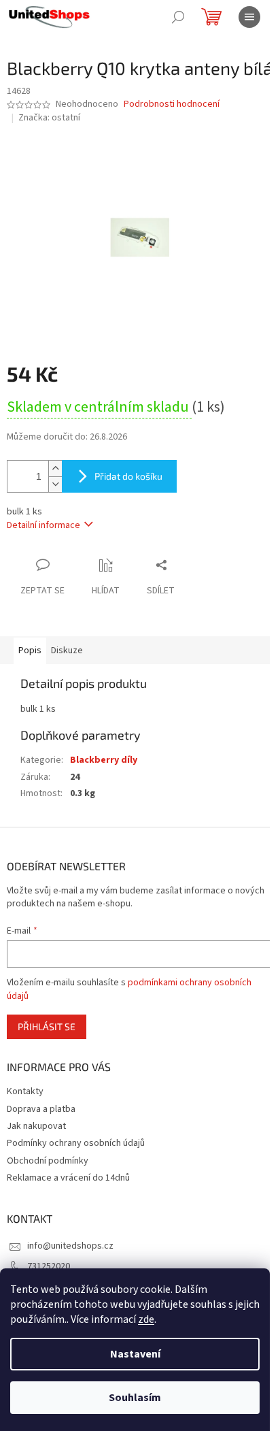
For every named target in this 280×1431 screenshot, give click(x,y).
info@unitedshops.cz (70, 1246)
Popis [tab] (29, 650)
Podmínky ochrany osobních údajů (76, 1143)
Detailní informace (43, 525)
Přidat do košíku (128, 476)
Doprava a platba (41, 1109)
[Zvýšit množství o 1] (55, 468)
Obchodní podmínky (47, 1161)
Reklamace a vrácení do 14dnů (68, 1178)
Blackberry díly (103, 760)
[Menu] (249, 17)
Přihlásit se (46, 1026)
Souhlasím (135, 1397)
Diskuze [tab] (67, 650)
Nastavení (135, 1354)
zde (146, 1319)
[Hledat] (178, 17)
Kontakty (25, 1091)
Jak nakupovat (36, 1126)
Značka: (49, 118)
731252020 (48, 1266)
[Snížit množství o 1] (55, 484)
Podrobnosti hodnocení (172, 104)
